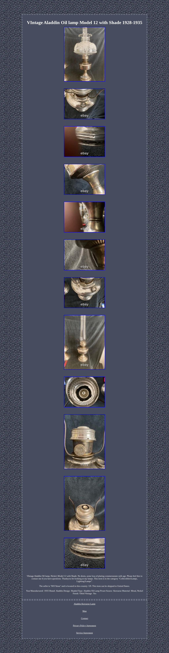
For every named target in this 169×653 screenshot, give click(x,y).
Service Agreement (84, 633)
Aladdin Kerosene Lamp (84, 604)
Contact (84, 618)
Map (85, 611)
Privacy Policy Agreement (84, 625)
